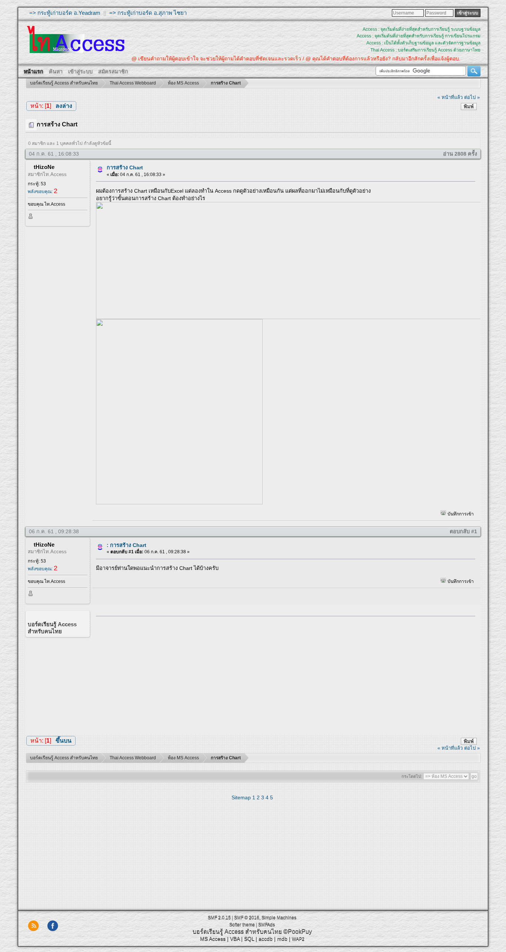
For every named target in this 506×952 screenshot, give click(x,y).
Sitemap (241, 797)
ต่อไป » (472, 97)
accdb (266, 939)
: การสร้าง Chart (126, 545)
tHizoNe (44, 167)
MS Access (213, 939)
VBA (235, 939)
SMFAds (266, 924)
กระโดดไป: (412, 776)
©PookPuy (297, 931)
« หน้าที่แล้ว (450, 97)
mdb (282, 939)
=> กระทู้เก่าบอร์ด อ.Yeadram (64, 13)
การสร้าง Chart (125, 167)
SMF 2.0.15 (219, 917)
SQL (249, 939)
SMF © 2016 (246, 917)
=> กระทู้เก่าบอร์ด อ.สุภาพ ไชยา (148, 13)
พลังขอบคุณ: (42, 191)
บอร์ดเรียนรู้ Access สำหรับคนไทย (237, 931)
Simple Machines (279, 917)
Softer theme (242, 924)
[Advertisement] (283, 674)
